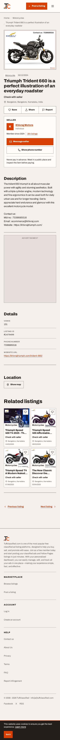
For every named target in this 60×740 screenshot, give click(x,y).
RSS (22, 704)
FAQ (6, 673)
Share (32, 110)
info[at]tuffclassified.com (42, 698)
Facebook (8, 704)
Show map (15, 384)
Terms (7, 664)
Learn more (20, 727)
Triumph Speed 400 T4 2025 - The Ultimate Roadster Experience (16, 434)
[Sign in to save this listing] (25, 412)
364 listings (32, 134)
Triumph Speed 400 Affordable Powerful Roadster (43, 433)
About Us (8, 647)
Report (49, 110)
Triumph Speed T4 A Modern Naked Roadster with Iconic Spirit (16, 475)
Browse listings (11, 584)
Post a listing (10, 592)
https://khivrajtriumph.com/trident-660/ (23, 356)
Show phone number (31, 150)
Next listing (46, 506)
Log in (6, 611)
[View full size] (30, 49)
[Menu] (52, 6)
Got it (8, 734)
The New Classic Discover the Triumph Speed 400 (42, 475)
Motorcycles (10, 75)
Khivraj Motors (24, 125)
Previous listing (16, 506)
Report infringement (13, 681)
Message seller (21, 141)
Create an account (12, 620)
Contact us (9, 639)
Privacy (7, 656)
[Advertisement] (30, 270)
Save (14, 110)
